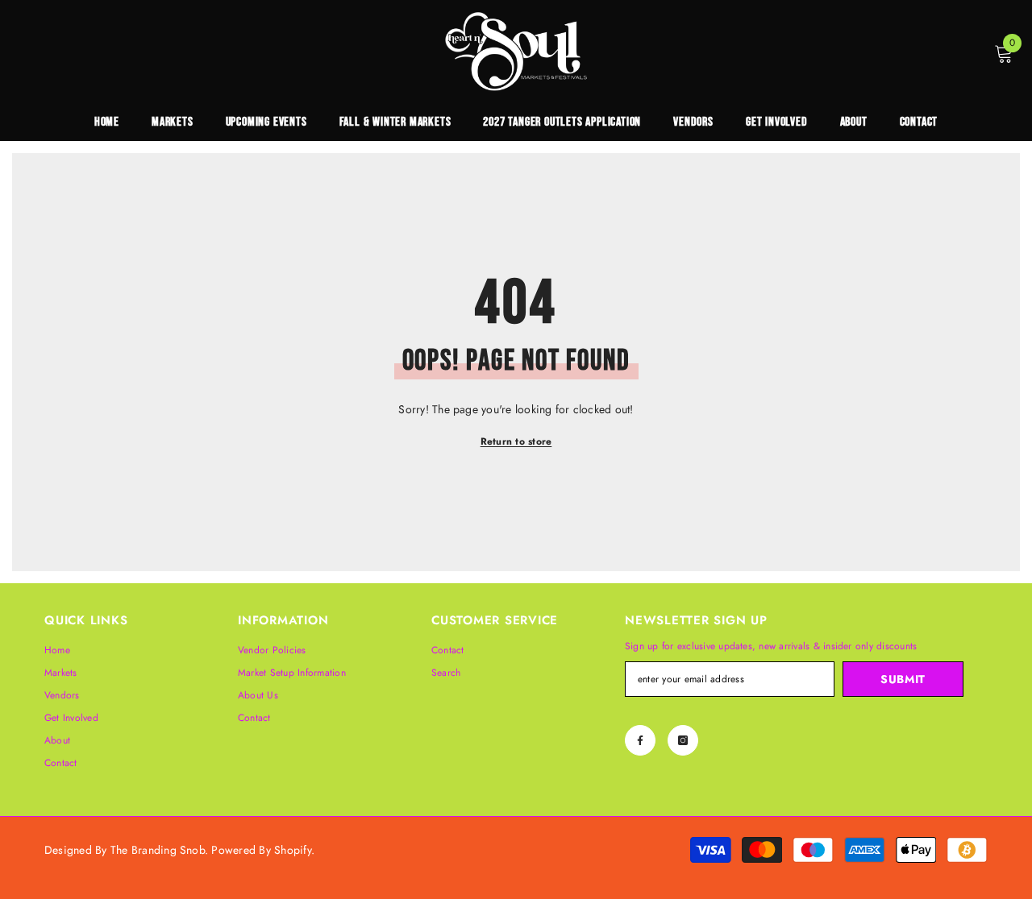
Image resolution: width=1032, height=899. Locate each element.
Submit (903, 679)
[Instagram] (683, 740)
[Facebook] (640, 740)
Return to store (516, 441)
